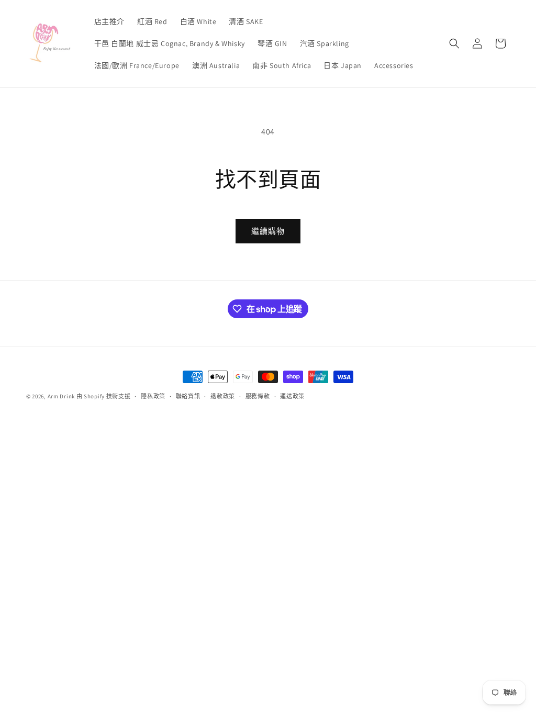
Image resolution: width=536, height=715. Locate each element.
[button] (454, 43)
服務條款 (257, 396)
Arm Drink (61, 396)
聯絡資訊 (188, 396)
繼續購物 (268, 231)
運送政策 (292, 396)
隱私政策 (153, 396)
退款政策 (222, 396)
